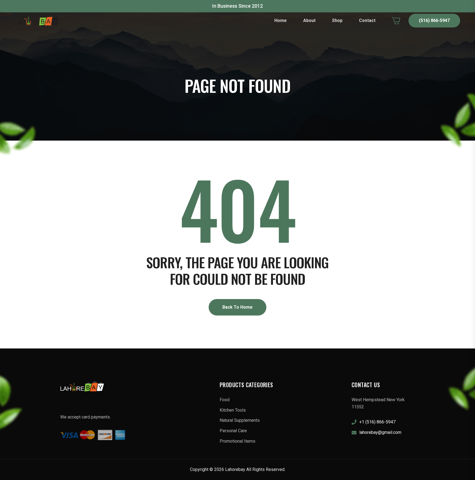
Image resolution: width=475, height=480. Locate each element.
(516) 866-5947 (434, 20)
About (309, 20)
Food (225, 399)
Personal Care (233, 430)
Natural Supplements (240, 420)
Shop (337, 20)
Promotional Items (237, 441)
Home (280, 20)
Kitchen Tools (233, 410)
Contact (367, 20)
